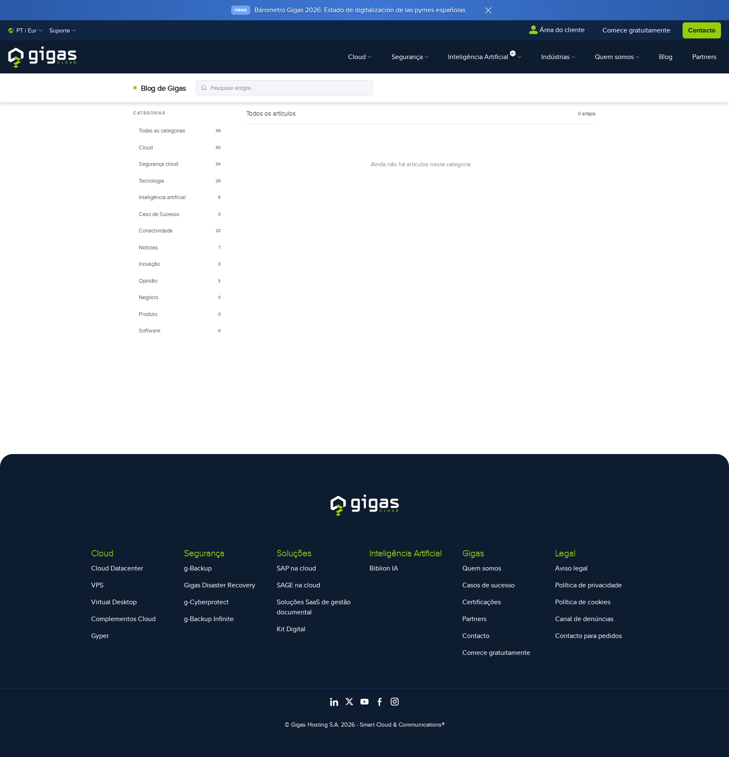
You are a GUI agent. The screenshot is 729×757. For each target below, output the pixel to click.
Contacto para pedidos (588, 636)
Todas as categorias (180, 130)
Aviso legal (571, 568)
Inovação (180, 264)
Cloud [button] (357, 57)
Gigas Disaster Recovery (219, 585)
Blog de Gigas (163, 88)
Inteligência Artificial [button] (479, 57)
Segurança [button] (408, 57)
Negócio (180, 297)
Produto (180, 314)
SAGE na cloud (298, 585)
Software (180, 330)
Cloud (180, 147)
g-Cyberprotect (206, 602)
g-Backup (198, 568)
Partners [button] (704, 57)
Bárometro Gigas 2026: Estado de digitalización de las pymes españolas (359, 10)
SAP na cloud (296, 568)
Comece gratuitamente (496, 652)
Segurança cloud (180, 164)
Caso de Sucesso (180, 214)
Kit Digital (291, 629)
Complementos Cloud (123, 619)
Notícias (180, 247)
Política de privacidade (588, 585)
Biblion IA (384, 568)
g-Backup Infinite (209, 619)
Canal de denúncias (584, 619)
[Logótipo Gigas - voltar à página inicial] (42, 57)
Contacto (702, 30)
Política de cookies (582, 602)
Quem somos (481, 568)
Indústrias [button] (556, 57)
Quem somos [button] (615, 57)
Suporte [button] (60, 30)
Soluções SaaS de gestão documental (314, 607)
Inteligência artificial (180, 197)
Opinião (180, 280)
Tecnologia (180, 180)
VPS (97, 585)
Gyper (100, 636)
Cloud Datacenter (117, 568)
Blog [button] (665, 57)
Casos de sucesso (488, 585)
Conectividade (180, 230)
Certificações (481, 602)
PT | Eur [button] (26, 30)
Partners (474, 619)
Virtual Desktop (114, 602)
